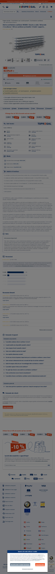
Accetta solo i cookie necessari (20, 565)
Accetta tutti (40, 565)
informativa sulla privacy (37, 559)
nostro (39, 554)
